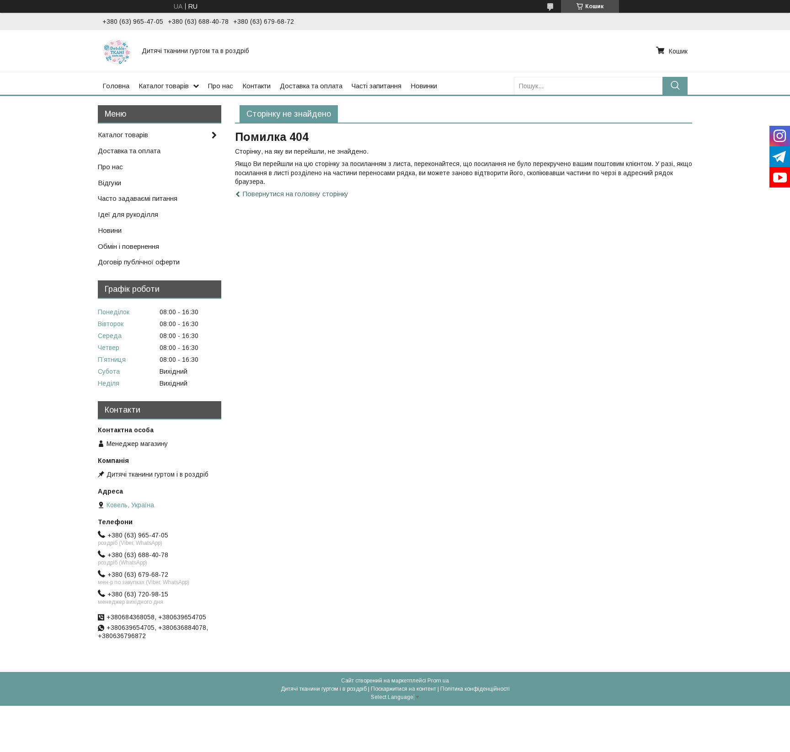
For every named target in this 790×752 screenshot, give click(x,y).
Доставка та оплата (311, 86)
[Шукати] (675, 86)
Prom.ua (438, 680)
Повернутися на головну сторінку (295, 194)
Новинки (424, 86)
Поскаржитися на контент (403, 689)
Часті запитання (376, 86)
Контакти (256, 86)
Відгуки (109, 183)
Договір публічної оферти (139, 262)
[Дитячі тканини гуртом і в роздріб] (116, 50)
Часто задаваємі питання (137, 198)
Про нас (220, 86)
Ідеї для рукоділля (128, 214)
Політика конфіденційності (475, 689)
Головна (115, 86)
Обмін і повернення (128, 246)
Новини (110, 230)
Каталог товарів (164, 86)
